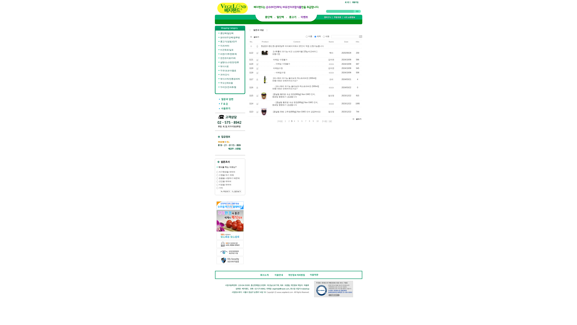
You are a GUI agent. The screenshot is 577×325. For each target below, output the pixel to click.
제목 (318, 36)
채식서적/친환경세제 (230, 79)
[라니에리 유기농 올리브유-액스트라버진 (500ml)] (294, 78)
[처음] (280, 121)
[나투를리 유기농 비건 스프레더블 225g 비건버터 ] (295, 52)
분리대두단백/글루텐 (230, 37)
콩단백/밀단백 (227, 33)
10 (317, 121)
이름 (310, 36)
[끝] (330, 121)
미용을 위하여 (224, 185)
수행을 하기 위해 (226, 175)
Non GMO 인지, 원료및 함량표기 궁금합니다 (293, 95)
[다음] (324, 121)
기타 (220, 188)
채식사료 (224, 66)
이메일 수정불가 (280, 60)
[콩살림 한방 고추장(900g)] (284, 112)
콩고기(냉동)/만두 (228, 41)
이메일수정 (278, 68)
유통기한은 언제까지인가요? (284, 81)
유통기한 (276, 54)
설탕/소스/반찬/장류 (229, 62)
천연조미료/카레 (228, 58)
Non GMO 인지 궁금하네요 (309, 112)
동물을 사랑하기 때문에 (229, 178)
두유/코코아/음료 (228, 70)
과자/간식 (224, 74)
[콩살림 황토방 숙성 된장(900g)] (287, 94)
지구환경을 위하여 (226, 172)
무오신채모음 (226, 83)
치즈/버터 (224, 46)
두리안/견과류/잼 (228, 87)
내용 (327, 36)
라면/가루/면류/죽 (228, 54)
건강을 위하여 (224, 181)
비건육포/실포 (227, 50)
